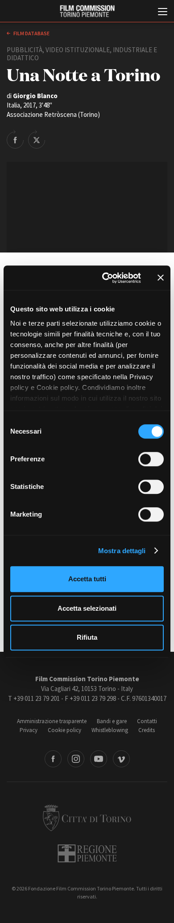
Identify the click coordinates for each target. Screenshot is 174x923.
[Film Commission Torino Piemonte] (87, 11)
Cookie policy (64, 730)
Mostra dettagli (122, 551)
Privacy (28, 730)
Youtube (98, 758)
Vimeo (121, 758)
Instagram (75, 758)
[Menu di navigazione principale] (162, 12)
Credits (146, 730)
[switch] (151, 459)
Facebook (53, 758)
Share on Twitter (36, 139)
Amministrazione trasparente (52, 721)
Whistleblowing (109, 730)
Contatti (147, 721)
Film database (31, 33)
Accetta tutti (87, 579)
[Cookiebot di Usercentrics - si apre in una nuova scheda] (105, 278)
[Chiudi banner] (160, 278)
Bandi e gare (112, 721)
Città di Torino (87, 817)
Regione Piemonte (87, 853)
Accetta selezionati (87, 608)
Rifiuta (87, 637)
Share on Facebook (15, 139)
